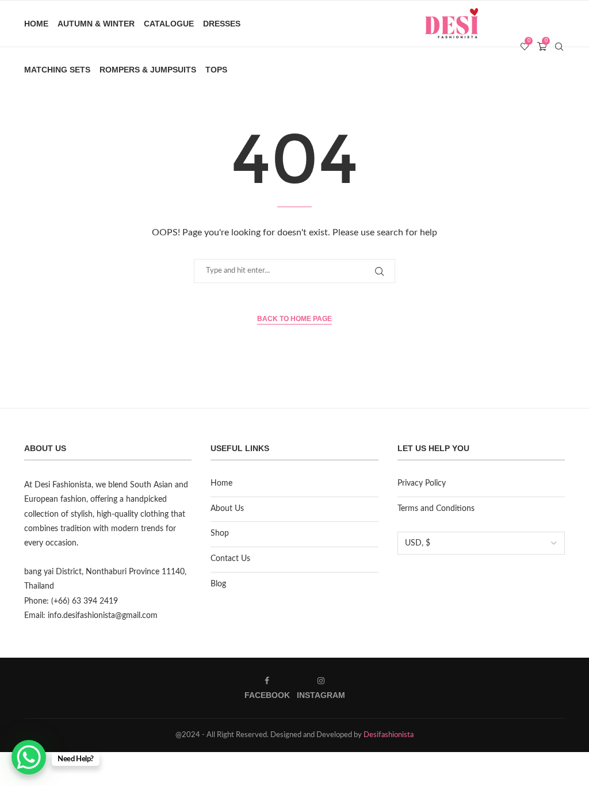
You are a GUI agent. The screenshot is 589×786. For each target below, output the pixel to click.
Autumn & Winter (96, 23)
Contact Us (230, 559)
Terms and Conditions (436, 509)
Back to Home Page (294, 319)
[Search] (559, 47)
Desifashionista (389, 735)
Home (36, 23)
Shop (220, 533)
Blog (218, 584)
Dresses (221, 23)
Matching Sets (57, 69)
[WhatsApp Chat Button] (29, 757)
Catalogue (169, 23)
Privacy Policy (421, 483)
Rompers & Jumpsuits (148, 69)
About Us (227, 509)
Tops (216, 69)
